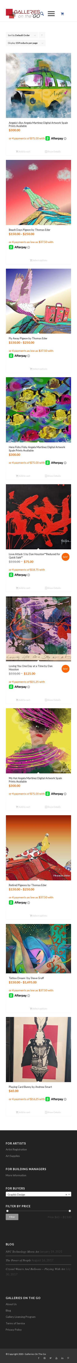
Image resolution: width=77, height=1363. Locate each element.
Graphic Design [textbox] (37, 1194)
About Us (11, 1304)
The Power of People (18, 1260)
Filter (12, 1216)
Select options (39, 260)
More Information (16, 1175)
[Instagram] (45, 1358)
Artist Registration (16, 1149)
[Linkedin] (62, 1358)
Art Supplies (13, 1156)
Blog (8, 1310)
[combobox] (38, 1194)
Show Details (54, 151)
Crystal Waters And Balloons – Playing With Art (35, 1269)
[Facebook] (39, 1358)
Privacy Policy (14, 1329)
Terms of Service (15, 1323)
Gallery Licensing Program (21, 1316)
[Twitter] (51, 1358)
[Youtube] (56, 1358)
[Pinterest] (68, 1358)
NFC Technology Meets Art (22, 1251)
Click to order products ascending (42, 36)
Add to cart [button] (24, 151)
